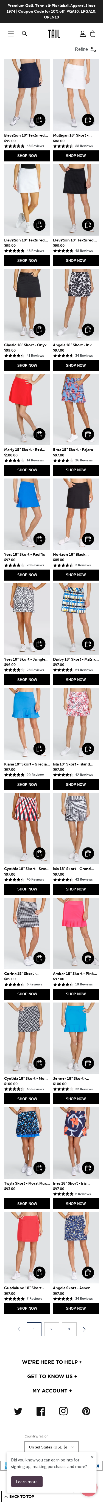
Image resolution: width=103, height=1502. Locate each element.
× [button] (92, 1456)
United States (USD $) (48, 1447)
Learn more (27, 1481)
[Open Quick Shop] (27, 95)
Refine (81, 49)
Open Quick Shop (39, 120)
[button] (10, 33)
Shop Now (27, 156)
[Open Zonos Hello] (95, 1491)
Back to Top (21, 1496)
